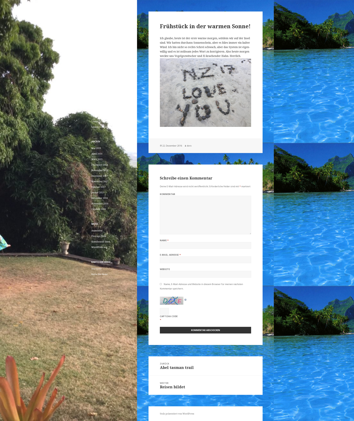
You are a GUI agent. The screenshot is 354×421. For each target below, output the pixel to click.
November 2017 (99, 181)
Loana (94, 121)
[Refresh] (185, 299)
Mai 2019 (96, 148)
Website (165, 269)
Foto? (104, 126)
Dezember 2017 (99, 175)
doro (189, 145)
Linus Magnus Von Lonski (104, 112)
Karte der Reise (99, 274)
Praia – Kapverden (101, 58)
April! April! (97, 69)
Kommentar (167, 194)
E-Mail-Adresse (170, 254)
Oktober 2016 (98, 209)
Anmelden (96, 230)
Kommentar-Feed (100, 241)
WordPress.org (99, 247)
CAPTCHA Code (169, 316)
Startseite (96, 268)
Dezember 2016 (99, 198)
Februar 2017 (98, 186)
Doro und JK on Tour (105, 16)
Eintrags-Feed (98, 236)
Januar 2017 (97, 192)
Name (164, 240)
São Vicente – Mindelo (103, 53)
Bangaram (107, 121)
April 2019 (96, 153)
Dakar (94, 64)
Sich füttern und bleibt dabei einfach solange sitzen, (108, 103)
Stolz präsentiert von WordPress (177, 413)
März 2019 (96, 159)
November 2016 (99, 203)
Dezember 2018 (99, 164)
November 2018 (99, 170)
